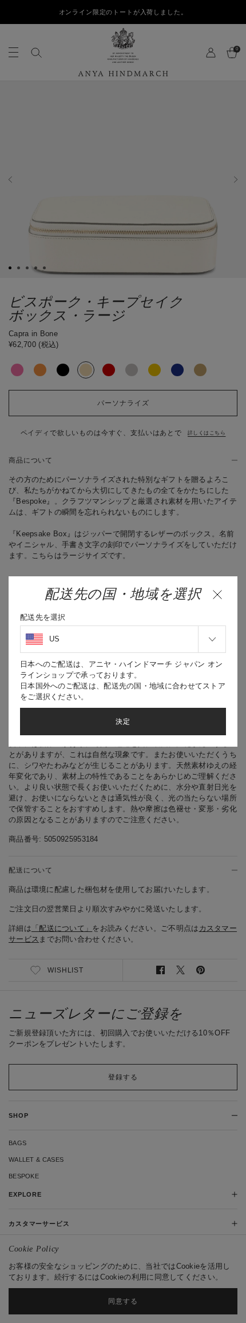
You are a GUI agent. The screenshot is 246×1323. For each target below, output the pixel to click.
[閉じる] (217, 594)
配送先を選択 (43, 617)
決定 (123, 722)
